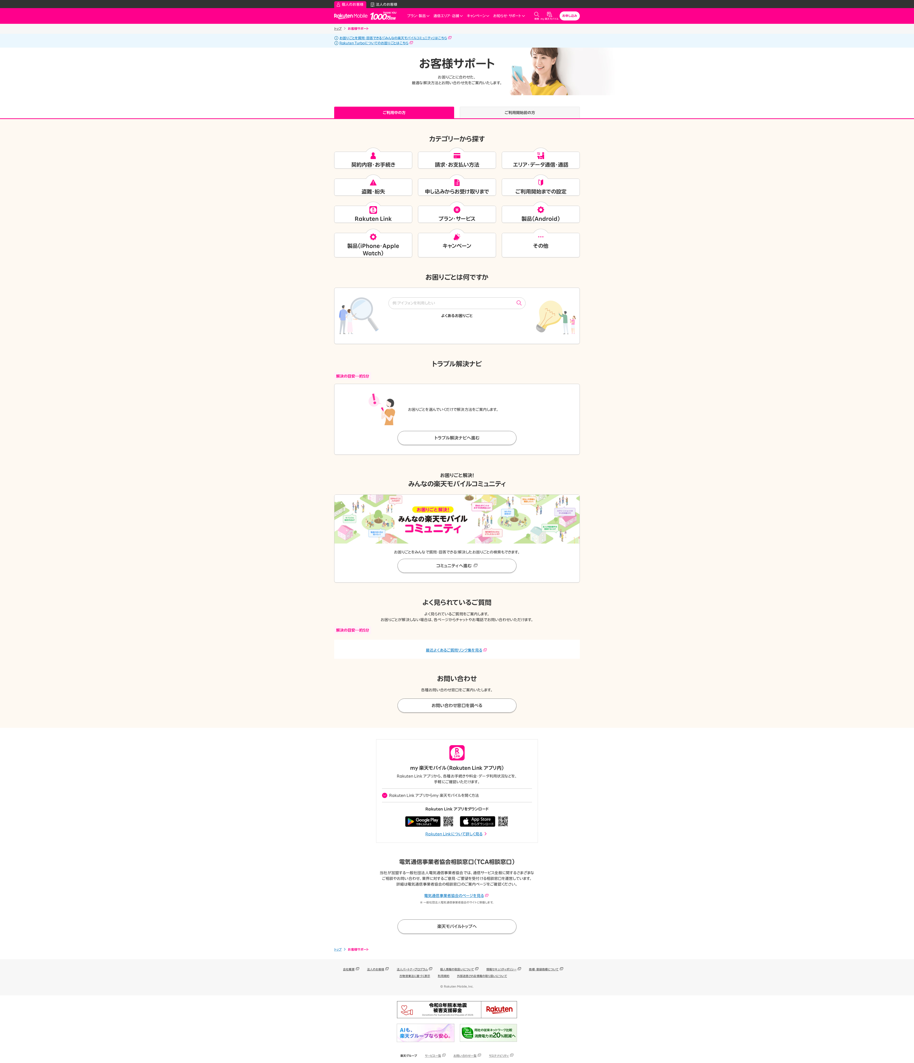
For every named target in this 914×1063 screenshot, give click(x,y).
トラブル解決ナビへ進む (457, 438)
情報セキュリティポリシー (501, 969)
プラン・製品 (416, 16)
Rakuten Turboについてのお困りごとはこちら (373, 43)
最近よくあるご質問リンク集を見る (454, 650)
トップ (338, 28)
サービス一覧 (433, 1055)
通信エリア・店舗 (446, 16)
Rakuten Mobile (352, 16)
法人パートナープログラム (412, 969)
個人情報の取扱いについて (457, 969)
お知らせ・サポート (507, 16)
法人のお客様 (375, 969)
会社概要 (348, 969)
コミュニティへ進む (454, 566)
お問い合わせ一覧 (465, 1055)
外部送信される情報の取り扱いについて (482, 975)
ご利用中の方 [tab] (394, 113)
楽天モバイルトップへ (457, 926)
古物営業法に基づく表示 (414, 975)
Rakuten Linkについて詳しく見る (453, 834)
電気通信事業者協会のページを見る (454, 896)
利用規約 (443, 975)
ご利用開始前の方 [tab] (520, 113)
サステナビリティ (499, 1055)
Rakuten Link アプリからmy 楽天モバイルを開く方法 (434, 795)
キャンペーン (476, 16)
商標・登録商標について (543, 969)
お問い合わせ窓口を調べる (457, 705)
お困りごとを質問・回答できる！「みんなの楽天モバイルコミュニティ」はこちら (393, 38)
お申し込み (569, 15)
